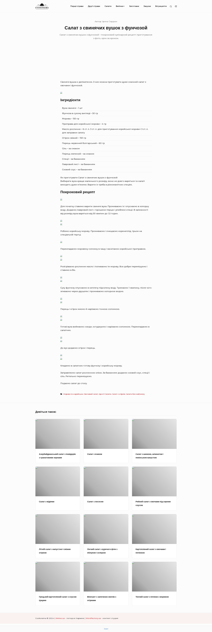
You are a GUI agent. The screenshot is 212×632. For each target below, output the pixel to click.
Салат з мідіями (46, 501)
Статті (106, 629)
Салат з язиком (94, 454)
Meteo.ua (60, 618)
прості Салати (105, 394)
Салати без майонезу (135, 394)
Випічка (119, 6)
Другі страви (94, 6)
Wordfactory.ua (93, 618)
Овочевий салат (91, 394)
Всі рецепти (161, 6)
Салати (108, 6)
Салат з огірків (118, 394)
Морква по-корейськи (73, 394)
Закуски (147, 6)
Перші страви (76, 6)
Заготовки (134, 6)
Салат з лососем (95, 501)
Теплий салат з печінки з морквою (152, 596)
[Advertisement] (106, 63)
